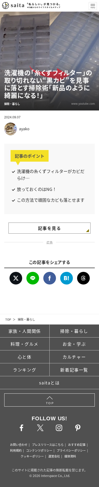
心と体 (25, 357)
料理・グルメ (25, 344)
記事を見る (49, 228)
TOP (8, 319)
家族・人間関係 (24, 331)
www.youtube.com (83, 103)
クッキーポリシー (32, 456)
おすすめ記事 (77, 444)
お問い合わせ (18, 444)
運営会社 (54, 456)
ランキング (24, 370)
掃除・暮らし (26, 319)
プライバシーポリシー (71, 450)
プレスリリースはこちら (48, 444)
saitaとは (49, 382)
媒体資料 (70, 456)
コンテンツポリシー (39, 450)
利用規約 (16, 450)
